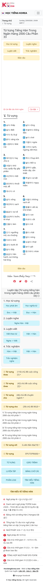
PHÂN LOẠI (11, 480)
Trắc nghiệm (31, 51)
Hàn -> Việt (12, 351)
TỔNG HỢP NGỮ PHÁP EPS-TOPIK (22, 555)
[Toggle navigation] (38, 13)
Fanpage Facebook (22, 575)
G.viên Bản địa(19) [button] (30, 445)
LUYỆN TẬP (11, 471)
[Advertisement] (21, 84)
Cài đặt (33, 109)
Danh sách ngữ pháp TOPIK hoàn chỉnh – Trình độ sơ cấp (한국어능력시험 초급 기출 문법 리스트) (21, 507)
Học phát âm (12, 305)
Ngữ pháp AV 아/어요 (16, 535)
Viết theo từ (11, 334)
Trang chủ (7, 20)
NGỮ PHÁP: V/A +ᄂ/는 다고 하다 (20, 530)
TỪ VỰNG (11, 462)
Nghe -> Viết (11, 340)
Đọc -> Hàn (31, 312)
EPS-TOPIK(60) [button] (32, 453)
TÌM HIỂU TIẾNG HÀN (32, 481)
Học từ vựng (11, 44)
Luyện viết (11, 51)
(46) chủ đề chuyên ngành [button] (25, 396)
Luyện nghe (31, 44)
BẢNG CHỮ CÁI (32, 471)
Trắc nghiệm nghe (11, 359)
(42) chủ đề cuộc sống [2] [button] (27, 385)
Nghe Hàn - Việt (21, 323)
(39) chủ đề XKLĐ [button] (31, 406)
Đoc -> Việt (12, 312)
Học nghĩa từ (31, 305)
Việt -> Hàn (31, 334)
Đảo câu (21, 57)
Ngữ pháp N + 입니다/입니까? (19, 499)
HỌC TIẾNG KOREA (16, 13)
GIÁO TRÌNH (32, 462)
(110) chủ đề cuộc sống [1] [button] (27, 373)
